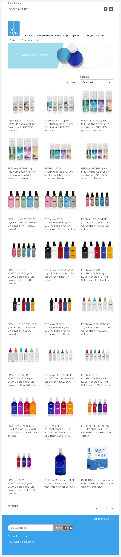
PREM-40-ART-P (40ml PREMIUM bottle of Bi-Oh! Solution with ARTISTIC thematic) (58, 125)
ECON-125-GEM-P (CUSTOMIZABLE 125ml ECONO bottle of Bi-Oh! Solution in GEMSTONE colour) (57, 433)
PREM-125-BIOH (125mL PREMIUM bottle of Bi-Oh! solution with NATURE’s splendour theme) (95, 125)
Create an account (30, 40)
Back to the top (101, 519)
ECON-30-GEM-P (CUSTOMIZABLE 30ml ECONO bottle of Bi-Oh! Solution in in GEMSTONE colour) (22, 487)
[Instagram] (111, 9)
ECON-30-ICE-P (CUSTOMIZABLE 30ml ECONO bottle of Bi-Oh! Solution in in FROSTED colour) (21, 277)
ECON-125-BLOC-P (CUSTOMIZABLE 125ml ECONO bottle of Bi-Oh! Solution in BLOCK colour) (95, 275)
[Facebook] (105, 9)
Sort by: (84, 76)
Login (11, 9)
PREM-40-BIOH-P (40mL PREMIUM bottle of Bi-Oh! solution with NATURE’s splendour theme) (95, 173)
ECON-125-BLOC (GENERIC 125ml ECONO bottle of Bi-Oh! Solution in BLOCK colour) (59, 275)
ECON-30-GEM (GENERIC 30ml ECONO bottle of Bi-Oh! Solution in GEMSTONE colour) (96, 431)
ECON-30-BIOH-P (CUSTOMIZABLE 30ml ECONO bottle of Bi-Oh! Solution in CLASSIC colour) (96, 380)
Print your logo (62, 35)
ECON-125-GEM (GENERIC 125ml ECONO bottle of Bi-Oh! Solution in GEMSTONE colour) (22, 431)
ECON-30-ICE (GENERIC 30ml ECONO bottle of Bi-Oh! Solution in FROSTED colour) (95, 224)
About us (100, 35)
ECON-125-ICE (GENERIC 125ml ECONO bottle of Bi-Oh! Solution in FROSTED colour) (22, 224)
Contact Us (14, 536)
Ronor (31, 542)
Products (29, 35)
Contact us (14, 40)
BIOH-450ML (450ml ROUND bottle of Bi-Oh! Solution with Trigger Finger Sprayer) (59, 483)
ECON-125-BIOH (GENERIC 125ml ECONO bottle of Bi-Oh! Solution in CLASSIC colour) (96, 329)
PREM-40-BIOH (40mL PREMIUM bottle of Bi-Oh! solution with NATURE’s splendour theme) (58, 173)
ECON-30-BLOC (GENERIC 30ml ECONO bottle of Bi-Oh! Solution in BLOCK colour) (22, 329)
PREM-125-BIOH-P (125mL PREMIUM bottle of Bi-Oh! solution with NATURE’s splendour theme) (22, 173)
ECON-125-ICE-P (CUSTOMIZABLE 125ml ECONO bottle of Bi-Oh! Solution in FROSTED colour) (60, 224)
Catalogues (89, 35)
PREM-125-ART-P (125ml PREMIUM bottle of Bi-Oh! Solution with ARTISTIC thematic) (22, 125)
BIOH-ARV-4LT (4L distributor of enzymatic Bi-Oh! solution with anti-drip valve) (97, 483)
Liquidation (76, 35)
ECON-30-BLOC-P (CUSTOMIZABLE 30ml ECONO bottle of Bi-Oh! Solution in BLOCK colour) (59, 329)
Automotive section (44, 35)
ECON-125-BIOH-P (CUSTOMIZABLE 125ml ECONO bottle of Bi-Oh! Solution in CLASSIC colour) (23, 380)
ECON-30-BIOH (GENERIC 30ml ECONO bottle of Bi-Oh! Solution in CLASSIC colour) (58, 380)
